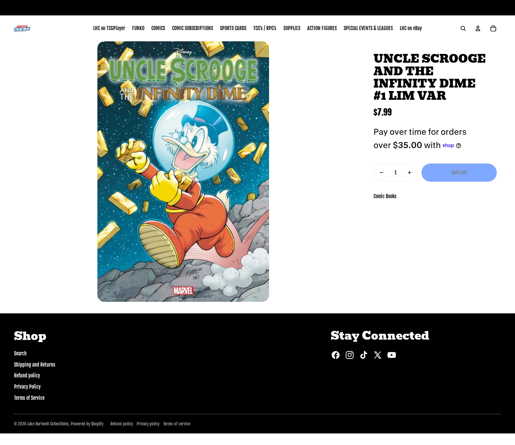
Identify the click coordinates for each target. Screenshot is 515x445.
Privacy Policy (27, 387)
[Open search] (463, 28)
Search (20, 353)
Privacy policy (148, 423)
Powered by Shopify (87, 423)
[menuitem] (109, 28)
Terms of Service (29, 398)
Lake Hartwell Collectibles (48, 423)
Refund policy (27, 375)
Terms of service (176, 423)
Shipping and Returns (34, 365)
